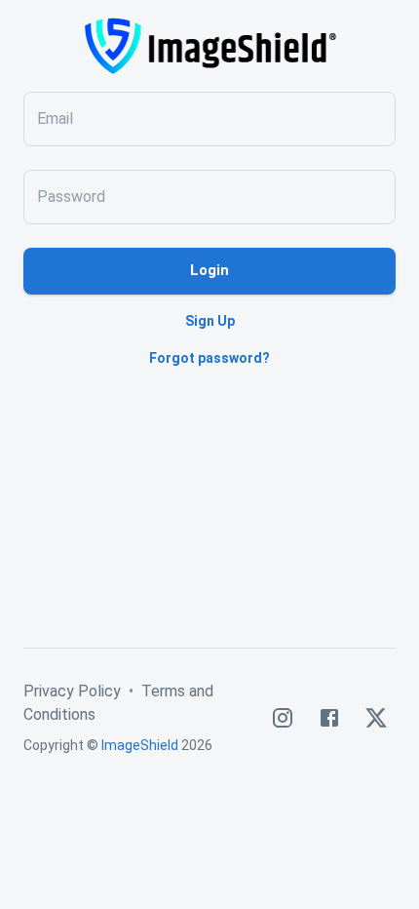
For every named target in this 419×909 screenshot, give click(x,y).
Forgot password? (209, 358)
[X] (376, 717)
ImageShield (139, 745)
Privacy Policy (72, 691)
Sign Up (210, 321)
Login (209, 270)
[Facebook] (329, 717)
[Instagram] (282, 717)
